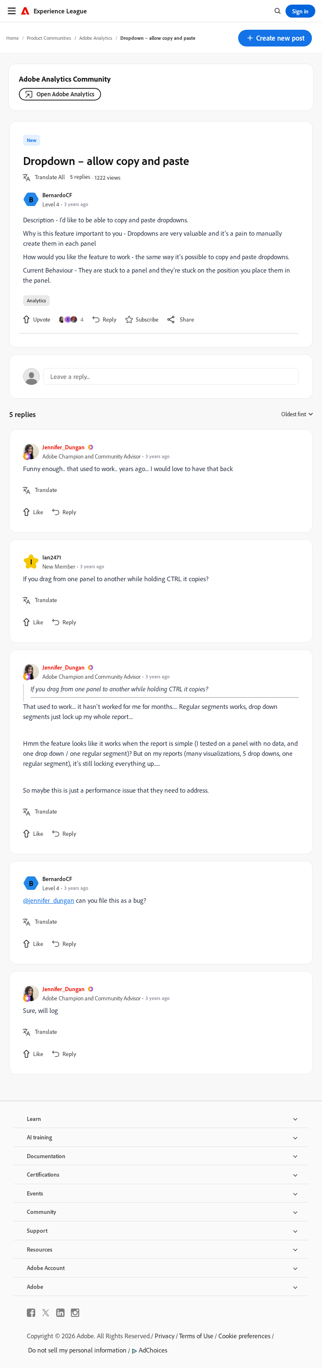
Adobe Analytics (95, 38)
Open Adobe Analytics (65, 94)
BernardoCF (57, 194)
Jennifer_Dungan (63, 447)
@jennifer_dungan (48, 900)
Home (12, 38)
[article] (159, 481)
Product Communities (49, 38)
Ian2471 (51, 557)
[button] (275, 38)
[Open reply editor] (161, 376)
